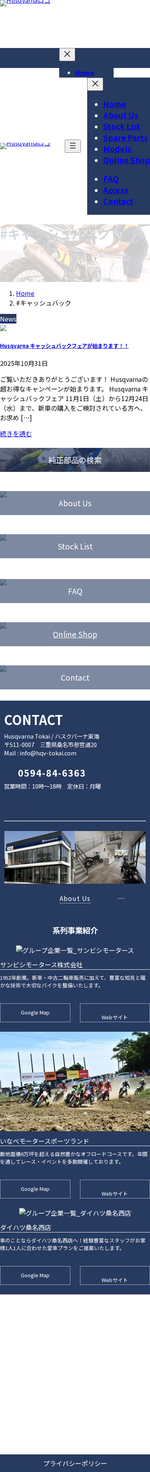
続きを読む (16, 433)
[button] (39, 806)
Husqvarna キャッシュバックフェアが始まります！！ (64, 346)
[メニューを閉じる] (67, 54)
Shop (87, 634)
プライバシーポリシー (75, 1463)
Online (65, 634)
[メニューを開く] (73, 146)
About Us (75, 898)
